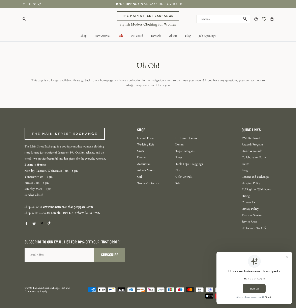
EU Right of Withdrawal (256, 189)
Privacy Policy (250, 209)
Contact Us (248, 202)
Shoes (178, 157)
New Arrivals (103, 36)
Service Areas (249, 222)
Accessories (143, 164)
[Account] (255, 19)
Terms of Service (252, 215)
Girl (139, 177)
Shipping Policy (251, 183)
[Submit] (245, 19)
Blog (188, 36)
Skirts (140, 151)
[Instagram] (29, 4)
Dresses (141, 157)
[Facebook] (24, 3)
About (173, 36)
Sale (121, 36)
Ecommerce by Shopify (36, 291)
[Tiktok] (39, 3)
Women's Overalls (148, 183)
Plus (177, 170)
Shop (84, 36)
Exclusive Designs (186, 138)
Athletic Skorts (146, 170)
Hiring (246, 196)
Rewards (156, 36)
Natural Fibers (145, 138)
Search (245, 164)
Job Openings (207, 36)
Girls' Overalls (184, 177)
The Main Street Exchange (46, 287)
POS (63, 287)
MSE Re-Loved (251, 138)
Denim (179, 144)
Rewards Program (252, 144)
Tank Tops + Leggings (189, 164)
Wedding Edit (145, 144)
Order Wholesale (252, 151)
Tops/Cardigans (185, 151)
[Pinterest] (34, 4)
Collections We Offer (254, 228)
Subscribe (109, 254)
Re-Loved (137, 36)
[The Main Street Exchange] (148, 19)
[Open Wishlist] (264, 18)
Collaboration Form (254, 157)
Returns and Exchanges (255, 177)
